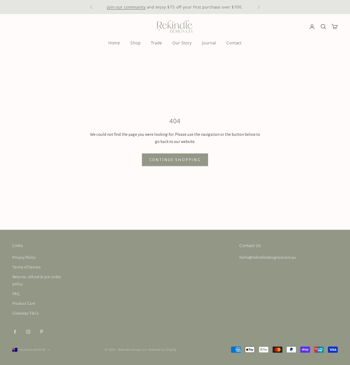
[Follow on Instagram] (28, 331)
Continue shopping (175, 160)
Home (114, 43)
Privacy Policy (24, 257)
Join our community (126, 6)
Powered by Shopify (162, 349)
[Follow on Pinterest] (41, 331)
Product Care (23, 303)
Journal (209, 43)
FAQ (15, 293)
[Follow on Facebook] (14, 331)
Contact (234, 43)
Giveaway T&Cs (25, 313)
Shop (135, 43)
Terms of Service (26, 267)
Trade (156, 43)
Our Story (182, 43)
